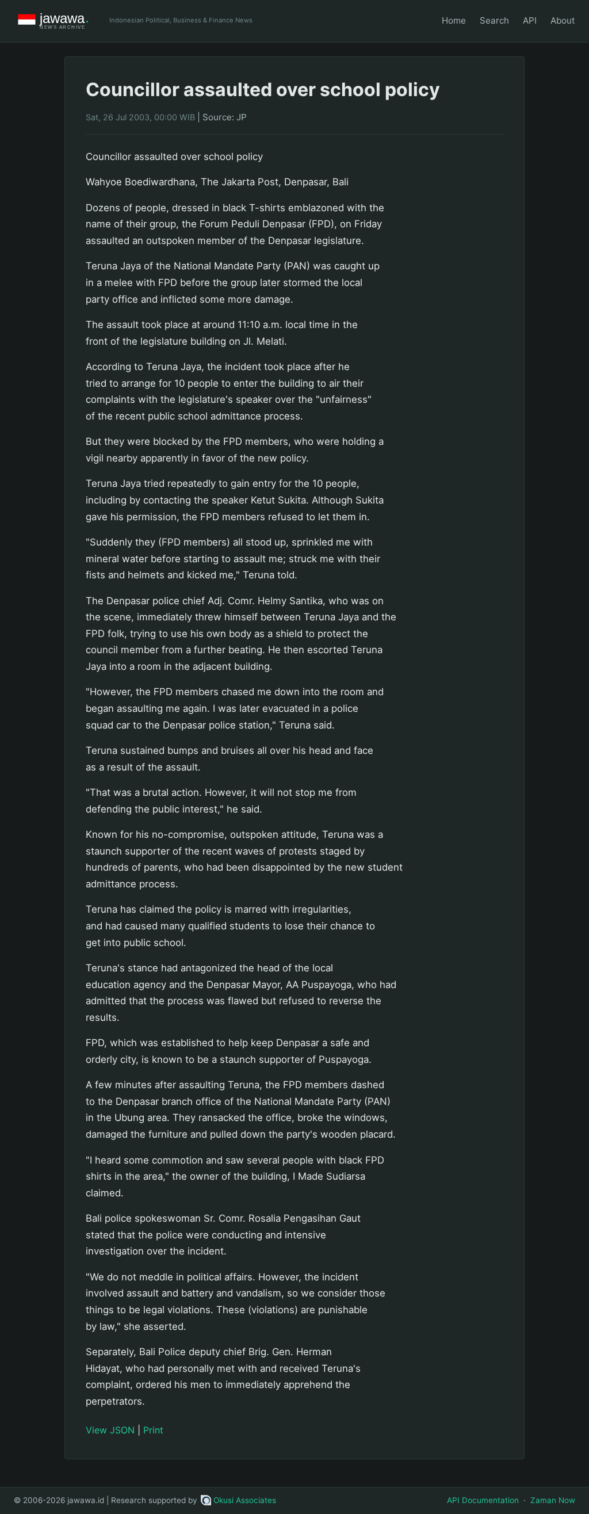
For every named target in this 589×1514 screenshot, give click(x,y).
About (562, 20)
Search (494, 20)
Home (454, 20)
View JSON (110, 1430)
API (530, 20)
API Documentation (483, 1500)
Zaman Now (552, 1500)
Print (153, 1430)
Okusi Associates (244, 1500)
